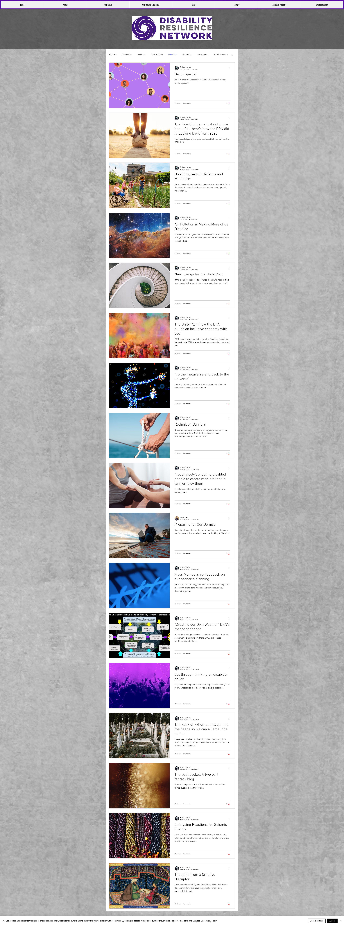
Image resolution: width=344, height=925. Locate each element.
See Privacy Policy (209, 920)
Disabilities (127, 54)
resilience (141, 54)
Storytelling (187, 54)
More (216, 54)
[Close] (340, 921)
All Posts (113, 54)
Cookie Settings (316, 920)
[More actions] (229, 68)
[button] (231, 54)
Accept (332, 920)
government (203, 54)
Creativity (172, 54)
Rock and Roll (157, 54)
